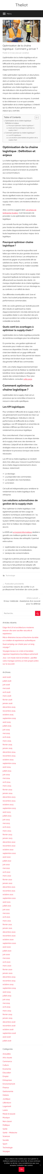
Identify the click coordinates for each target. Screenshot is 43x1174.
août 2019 (7, 992)
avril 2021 (6, 917)
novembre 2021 (9, 891)
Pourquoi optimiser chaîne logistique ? (21, 125)
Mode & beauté (9, 1114)
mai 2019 (6, 1003)
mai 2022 (6, 868)
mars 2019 (7, 1011)
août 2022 (7, 857)
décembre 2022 (9, 842)
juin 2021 (6, 910)
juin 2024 (6, 775)
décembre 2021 (9, 887)
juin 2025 (6, 730)
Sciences (6, 1136)
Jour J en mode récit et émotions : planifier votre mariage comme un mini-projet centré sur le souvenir (20, 661)
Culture (6, 1065)
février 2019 (7, 1014)
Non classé (7, 1121)
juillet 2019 (7, 996)
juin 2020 (6, 954)
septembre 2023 (9, 808)
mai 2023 (6, 823)
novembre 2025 (9, 711)
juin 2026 (6, 685)
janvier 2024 (7, 793)
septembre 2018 (9, 1033)
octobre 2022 (8, 850)
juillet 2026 (7, 681)
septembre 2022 (9, 853)
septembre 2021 (9, 898)
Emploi (5, 1076)
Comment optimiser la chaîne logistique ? (20, 133)
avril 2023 (6, 827)
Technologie (10, 576)
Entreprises (7, 1080)
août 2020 (7, 947)
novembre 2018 (9, 1026)
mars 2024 (7, 786)
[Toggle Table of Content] (35, 117)
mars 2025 (7, 741)
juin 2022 (6, 864)
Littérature (7, 1103)
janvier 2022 (7, 883)
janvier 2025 (7, 748)
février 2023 (7, 835)
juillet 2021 (7, 906)
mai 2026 (6, 688)
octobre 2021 (8, 894)
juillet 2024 (7, 771)
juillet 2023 (7, 816)
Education (7, 1073)
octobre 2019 (8, 984)
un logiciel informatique (22, 532)
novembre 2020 (9, 936)
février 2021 (7, 924)
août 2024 (7, 767)
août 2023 (7, 812)
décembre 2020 (9, 932)
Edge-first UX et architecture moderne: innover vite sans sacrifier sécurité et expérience (18, 630)
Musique (6, 1118)
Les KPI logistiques (14, 135)
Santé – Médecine (10, 1133)
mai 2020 (6, 958)
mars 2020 (7, 966)
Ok (21, 1169)
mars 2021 (7, 921)
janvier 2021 (7, 928)
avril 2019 (6, 1007)
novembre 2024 (9, 756)
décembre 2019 (9, 977)
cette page (27, 379)
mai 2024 (6, 778)
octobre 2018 (8, 1029)
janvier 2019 (7, 1018)
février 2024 (7, 790)
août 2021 (6, 902)
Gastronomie (8, 1091)
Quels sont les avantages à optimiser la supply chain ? (21, 129)
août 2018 (7, 1037)
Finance (6, 1088)
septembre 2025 (9, 718)
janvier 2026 (7, 703)
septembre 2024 (9, 763)
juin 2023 (6, 820)
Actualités (7, 1054)
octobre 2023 (8, 805)
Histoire (6, 1095)
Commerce (7, 1061)
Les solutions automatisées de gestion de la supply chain (23, 139)
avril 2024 (6, 782)
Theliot (21, 4)
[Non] (40, 1165)
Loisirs (5, 1110)
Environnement (9, 1084)
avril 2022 (6, 872)
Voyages (6, 1151)
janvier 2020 (7, 973)
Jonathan (25, 53)
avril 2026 (6, 692)
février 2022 (7, 880)
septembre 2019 (9, 988)
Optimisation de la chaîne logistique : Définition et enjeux (18, 122)
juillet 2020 (7, 951)
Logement (7, 1106)
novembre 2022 (9, 846)
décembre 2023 (9, 797)
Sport (5, 1144)
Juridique (6, 1099)
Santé (5, 1129)
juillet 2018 (7, 1041)
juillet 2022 (7, 861)
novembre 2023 (9, 801)
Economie (7, 1069)
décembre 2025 (9, 707)
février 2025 (7, 745)
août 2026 (7, 677)
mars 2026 (7, 696)
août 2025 (7, 722)
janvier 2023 (7, 838)
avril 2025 (6, 737)
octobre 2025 (8, 715)
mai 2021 (6, 913)
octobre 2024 (8, 760)
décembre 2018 (9, 1022)
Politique (6, 1125)
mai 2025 (6, 733)
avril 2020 (6, 962)
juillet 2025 (7, 726)
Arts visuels (7, 1058)
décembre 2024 (9, 752)
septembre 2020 (9, 943)
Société (6, 1140)
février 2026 (7, 700)
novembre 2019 (9, 981)
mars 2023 (7, 831)
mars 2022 (7, 876)
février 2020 (7, 969)
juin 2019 (6, 999)
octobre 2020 (8, 940)
